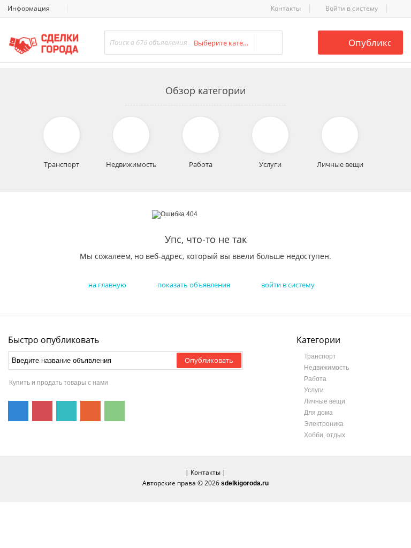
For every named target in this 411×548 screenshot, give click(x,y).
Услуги (314, 390)
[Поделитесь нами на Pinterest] (42, 411)
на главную (107, 285)
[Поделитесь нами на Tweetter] (66, 411)
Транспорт (320, 356)
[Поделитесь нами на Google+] (90, 411)
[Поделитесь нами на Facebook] (18, 411)
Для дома (318, 412)
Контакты (286, 8)
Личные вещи (324, 401)
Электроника (324, 424)
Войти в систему (351, 8)
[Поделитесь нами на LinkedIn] (114, 411)
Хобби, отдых (324, 435)
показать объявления (193, 285)
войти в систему (288, 285)
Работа (315, 379)
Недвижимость (326, 367)
